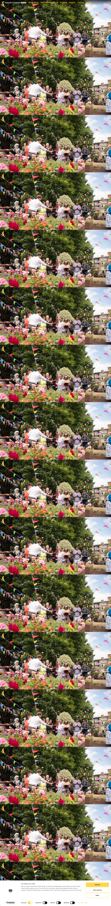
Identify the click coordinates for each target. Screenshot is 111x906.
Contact (32, 7)
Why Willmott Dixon (49, 2)
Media (88, 2)
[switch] (45, 902)
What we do (34, 2)
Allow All (97, 884)
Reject (97, 895)
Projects (63, 2)
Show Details (81, 902)
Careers (80, 2)
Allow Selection (97, 890)
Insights (72, 2)
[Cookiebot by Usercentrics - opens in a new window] (10, 903)
